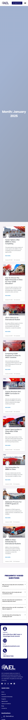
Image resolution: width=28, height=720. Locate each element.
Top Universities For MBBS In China (12, 468)
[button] (25, 3)
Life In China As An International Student (12, 318)
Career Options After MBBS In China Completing (12, 242)
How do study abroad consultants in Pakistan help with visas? (12, 600)
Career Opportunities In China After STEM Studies (13, 431)
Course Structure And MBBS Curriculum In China (13, 393)
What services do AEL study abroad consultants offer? (12, 593)
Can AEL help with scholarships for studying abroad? (11, 615)
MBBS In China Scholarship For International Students (13, 542)
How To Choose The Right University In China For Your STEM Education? (13, 280)
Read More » (8, 255)
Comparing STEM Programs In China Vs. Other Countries (13, 355)
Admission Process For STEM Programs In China (13, 504)
